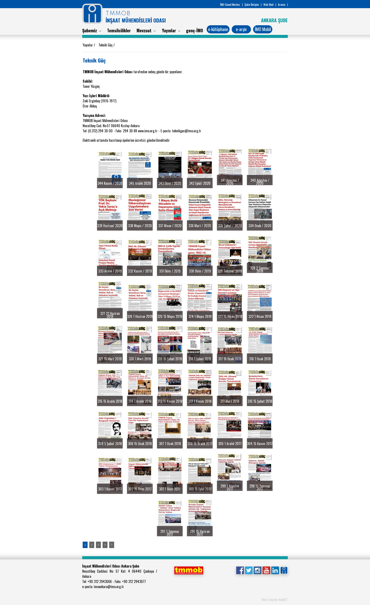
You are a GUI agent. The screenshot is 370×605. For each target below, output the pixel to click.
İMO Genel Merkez (230, 4)
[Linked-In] (275, 569)
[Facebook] (240, 569)
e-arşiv (241, 29)
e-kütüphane (218, 29)
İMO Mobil (263, 29)
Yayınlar (88, 45)
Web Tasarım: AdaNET (275, 599)
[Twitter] (249, 569)
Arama (281, 4)
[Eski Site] (284, 569)
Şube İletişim (252, 4)
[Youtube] (266, 569)
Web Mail (268, 4)
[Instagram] (257, 569)
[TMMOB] (188, 569)
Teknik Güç (105, 45)
